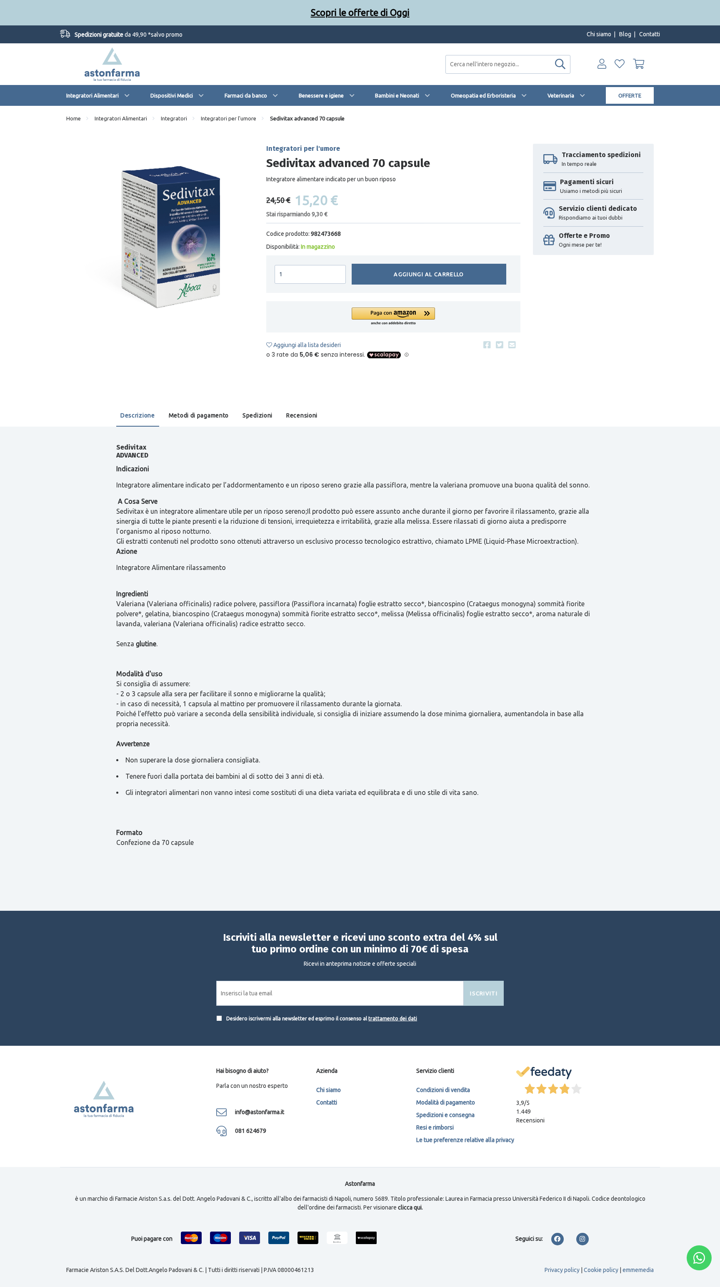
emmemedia (638, 1270)
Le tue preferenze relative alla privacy (465, 1140)
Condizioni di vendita (443, 1090)
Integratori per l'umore (228, 118)
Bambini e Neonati (397, 95)
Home (73, 118)
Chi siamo (599, 34)
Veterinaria (561, 95)
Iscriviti (484, 993)
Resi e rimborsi (435, 1127)
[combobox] (507, 64)
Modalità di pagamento (445, 1102)
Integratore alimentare (150, 485)
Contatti (649, 34)
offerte (629, 95)
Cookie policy (601, 1270)
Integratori (174, 118)
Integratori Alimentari (92, 95)
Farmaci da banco (246, 95)
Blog (625, 34)
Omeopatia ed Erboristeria (483, 95)
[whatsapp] (699, 1257)
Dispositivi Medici (171, 95)
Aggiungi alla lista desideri (306, 345)
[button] (393, 316)
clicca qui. (410, 1207)
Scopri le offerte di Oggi (360, 12)
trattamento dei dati (392, 1018)
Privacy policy (562, 1270)
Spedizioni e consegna (445, 1115)
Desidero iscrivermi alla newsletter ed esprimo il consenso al (321, 1018)
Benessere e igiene (321, 95)
